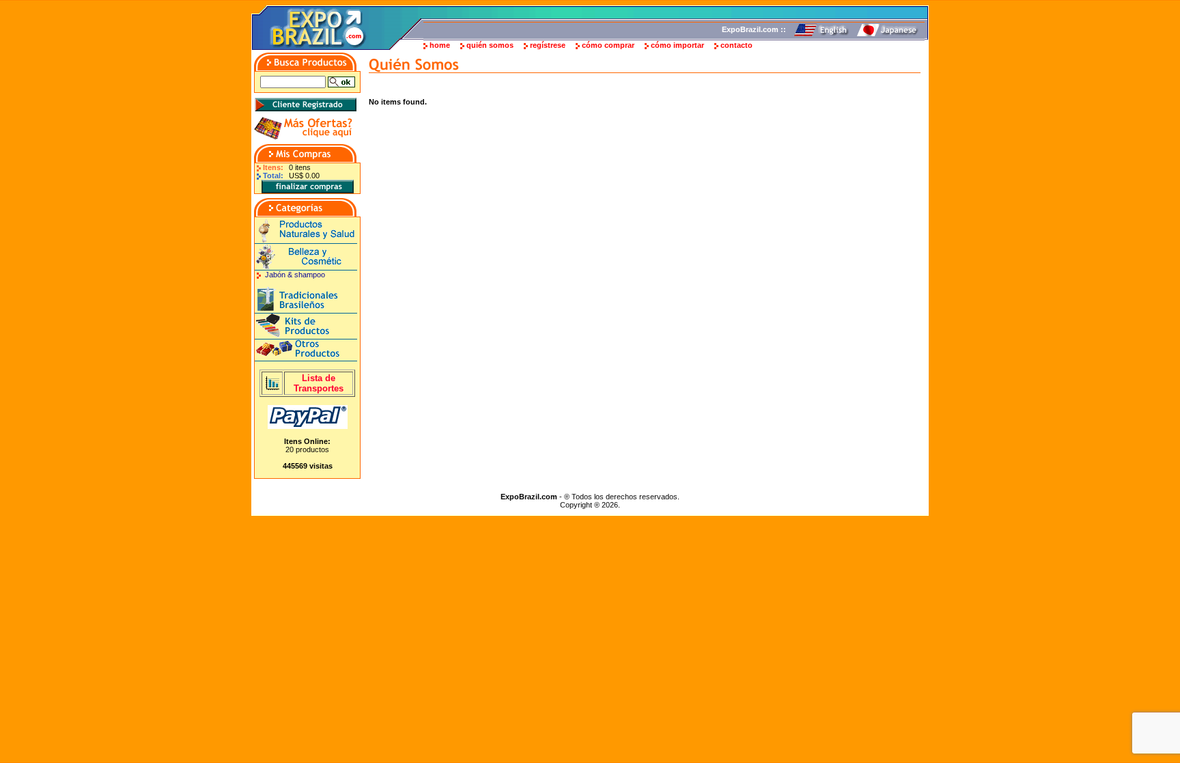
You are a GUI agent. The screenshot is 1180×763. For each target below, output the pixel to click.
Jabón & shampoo (295, 274)
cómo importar (677, 45)
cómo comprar (608, 45)
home (440, 45)
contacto (736, 45)
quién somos (490, 45)
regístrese (547, 45)
